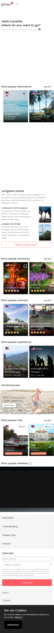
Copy (23, 427)
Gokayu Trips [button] (9, 535)
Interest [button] (6, 543)
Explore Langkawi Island (26, 244)
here (21, 575)
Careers (6, 600)
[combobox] (20, 29)
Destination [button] (8, 517)
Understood (13, 625)
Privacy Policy (29, 575)
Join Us (45, 497)
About (5, 592)
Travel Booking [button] (10, 526)
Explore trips (9, 405)
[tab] (27, 519)
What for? (19, 617)
